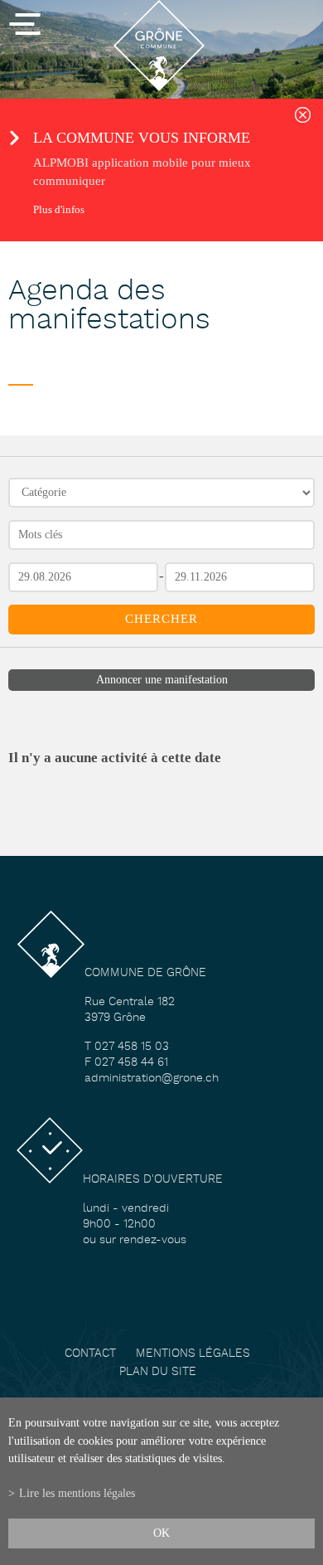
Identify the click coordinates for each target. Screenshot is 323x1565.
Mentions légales (193, 1354)
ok (161, 1532)
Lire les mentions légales (77, 1492)
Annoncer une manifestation (162, 679)
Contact (90, 1354)
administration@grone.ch (151, 1078)
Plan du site (157, 1372)
